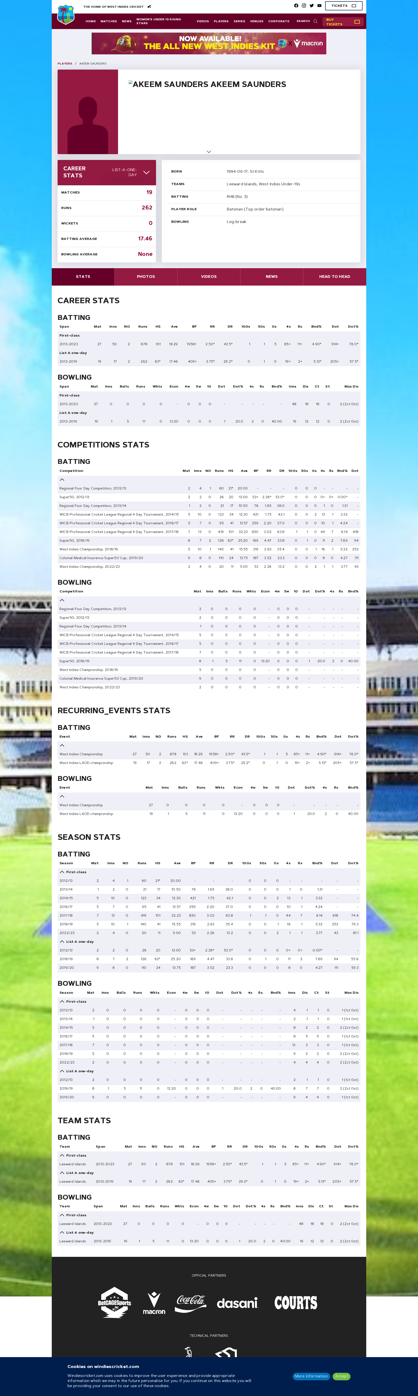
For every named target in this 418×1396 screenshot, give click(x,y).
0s (274, 327)
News (127, 21)
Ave (174, 327)
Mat (97, 327)
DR (230, 327)
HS (158, 327)
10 (209, 387)
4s (288, 327)
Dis (306, 387)
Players (221, 21)
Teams (178, 184)
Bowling (180, 222)
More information (311, 1376)
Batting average (79, 239)
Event (65, 737)
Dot (335, 327)
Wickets (69, 223)
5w (198, 387)
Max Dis (351, 387)
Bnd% (316, 327)
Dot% (353, 327)
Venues (256, 21)
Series (239, 21)
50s (261, 327)
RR (212, 327)
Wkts (157, 387)
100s (245, 327)
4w (187, 387)
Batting (179, 197)
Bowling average (79, 254)
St (327, 387)
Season (66, 863)
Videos (203, 21)
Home (91, 21)
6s (300, 327)
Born (176, 171)
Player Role (184, 209)
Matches (109, 21)
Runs (66, 208)
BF (194, 327)
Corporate (278, 21)
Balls (124, 387)
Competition (71, 471)
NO (127, 327)
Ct (317, 387)
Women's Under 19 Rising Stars (158, 21)
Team (65, 1147)
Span (64, 327)
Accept (341, 1376)
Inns (113, 327)
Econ (174, 387)
